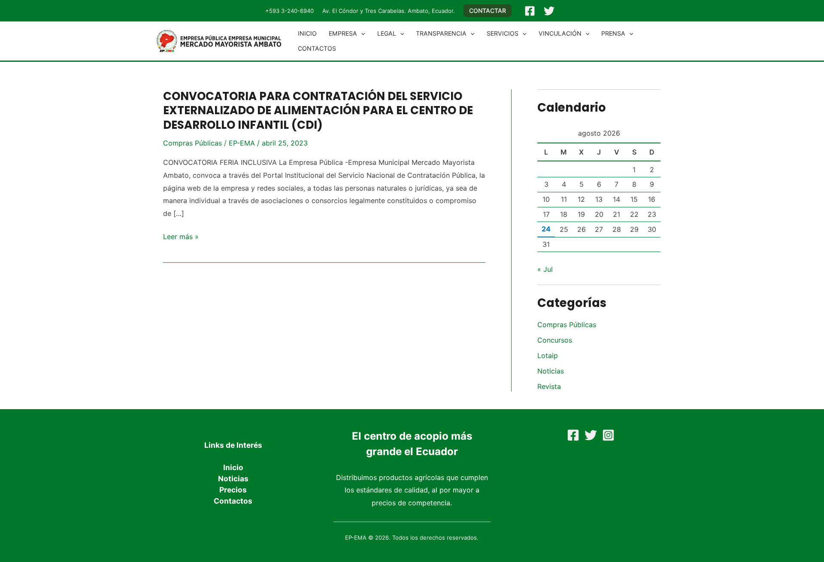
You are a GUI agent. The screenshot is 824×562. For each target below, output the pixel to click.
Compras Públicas (192, 143)
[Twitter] (549, 11)
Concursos (554, 340)
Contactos (317, 48)
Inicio (307, 33)
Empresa (343, 33)
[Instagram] (608, 435)
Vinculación (560, 33)
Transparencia (441, 33)
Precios (233, 489)
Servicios (502, 33)
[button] (488, 10)
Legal (386, 33)
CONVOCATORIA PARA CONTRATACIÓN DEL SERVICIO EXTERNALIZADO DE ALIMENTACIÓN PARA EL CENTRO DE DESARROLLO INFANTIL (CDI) (318, 110)
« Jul (545, 269)
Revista (549, 386)
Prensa (613, 33)
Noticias (550, 371)
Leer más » (181, 237)
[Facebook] (529, 11)
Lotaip (547, 355)
